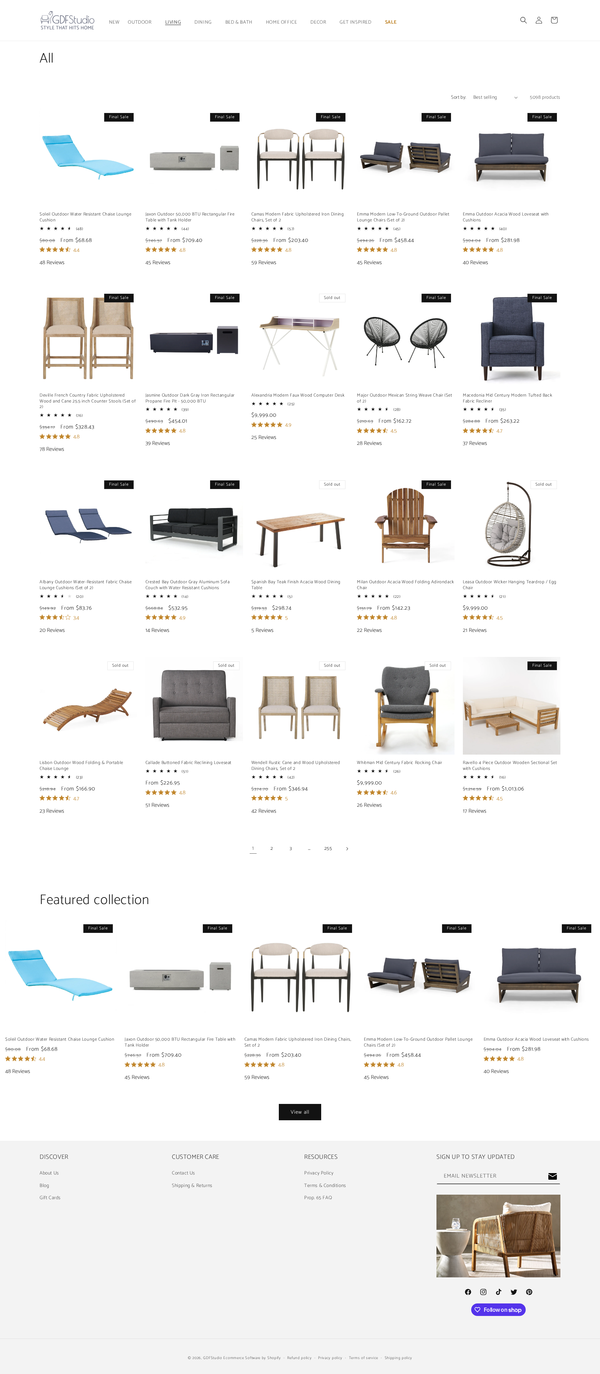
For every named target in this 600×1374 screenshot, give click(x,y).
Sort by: (458, 97)
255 (328, 849)
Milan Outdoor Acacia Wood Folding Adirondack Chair (405, 585)
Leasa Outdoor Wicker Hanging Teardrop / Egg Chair (510, 585)
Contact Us (183, 1173)
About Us (49, 1173)
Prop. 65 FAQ (318, 1198)
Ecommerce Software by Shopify (252, 1358)
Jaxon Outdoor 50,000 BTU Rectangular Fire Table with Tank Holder (190, 217)
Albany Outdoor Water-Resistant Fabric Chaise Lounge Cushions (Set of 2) (86, 585)
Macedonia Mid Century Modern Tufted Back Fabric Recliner (507, 399)
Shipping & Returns (192, 1186)
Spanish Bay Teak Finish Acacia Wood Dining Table (296, 585)
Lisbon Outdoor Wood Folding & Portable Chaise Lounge (81, 766)
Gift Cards (50, 1198)
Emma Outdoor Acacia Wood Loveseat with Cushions (506, 217)
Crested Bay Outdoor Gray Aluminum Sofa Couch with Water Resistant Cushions (187, 585)
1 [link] (253, 848)
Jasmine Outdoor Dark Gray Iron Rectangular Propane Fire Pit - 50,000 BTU (190, 399)
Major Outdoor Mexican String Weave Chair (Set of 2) (404, 399)
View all (300, 1112)
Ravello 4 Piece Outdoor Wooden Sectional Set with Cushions (510, 766)
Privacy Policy (318, 1173)
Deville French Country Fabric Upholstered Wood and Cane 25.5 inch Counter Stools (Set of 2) (88, 401)
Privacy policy (330, 1358)
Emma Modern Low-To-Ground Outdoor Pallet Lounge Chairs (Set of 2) (403, 217)
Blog (44, 1186)
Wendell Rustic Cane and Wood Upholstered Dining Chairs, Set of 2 (295, 766)
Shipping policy (398, 1358)
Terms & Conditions (325, 1186)
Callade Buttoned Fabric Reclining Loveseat (188, 763)
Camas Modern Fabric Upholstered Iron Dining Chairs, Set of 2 (297, 217)
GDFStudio (212, 1358)
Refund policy (299, 1358)
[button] (142, 22)
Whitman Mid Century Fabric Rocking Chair (399, 763)
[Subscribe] (552, 1176)
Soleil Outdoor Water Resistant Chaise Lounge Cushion (85, 217)
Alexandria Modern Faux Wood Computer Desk (298, 396)
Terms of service (363, 1358)
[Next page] (347, 848)
